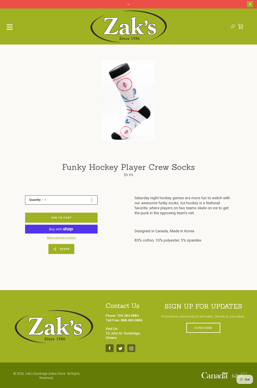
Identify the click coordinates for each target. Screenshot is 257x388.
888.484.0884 (132, 320)
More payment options (61, 237)
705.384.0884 (128, 316)
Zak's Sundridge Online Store (45, 374)
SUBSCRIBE (203, 328)
